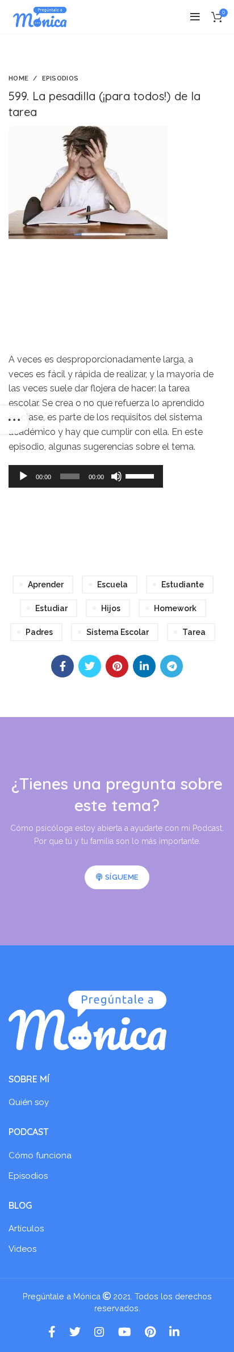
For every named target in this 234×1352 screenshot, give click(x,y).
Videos (22, 1249)
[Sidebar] (14, 420)
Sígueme (121, 877)
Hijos (110, 608)
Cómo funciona (40, 1155)
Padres (39, 632)
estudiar (51, 608)
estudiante (182, 584)
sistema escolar (117, 632)
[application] (86, 476)
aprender (46, 584)
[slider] (141, 475)
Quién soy (29, 1102)
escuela (112, 584)
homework (175, 608)
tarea (194, 632)
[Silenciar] (116, 476)
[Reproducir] (23, 476)
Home (18, 78)
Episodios (60, 78)
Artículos (26, 1228)
